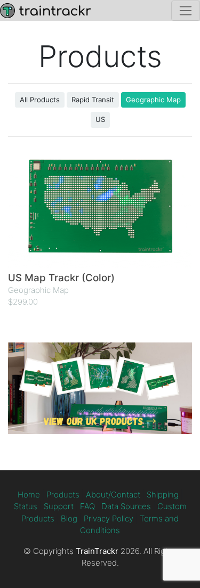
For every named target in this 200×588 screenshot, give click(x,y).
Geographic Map (153, 99)
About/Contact (113, 494)
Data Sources (126, 506)
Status (25, 506)
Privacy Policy (108, 518)
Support (59, 506)
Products (62, 494)
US (100, 119)
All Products (40, 99)
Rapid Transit (92, 99)
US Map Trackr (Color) (61, 278)
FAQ (87, 506)
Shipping (163, 494)
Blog (69, 518)
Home (29, 494)
